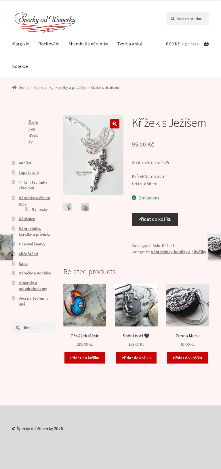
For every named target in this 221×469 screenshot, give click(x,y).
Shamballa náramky (88, 44)
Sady (23, 263)
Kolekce (20, 66)
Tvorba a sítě (129, 44)
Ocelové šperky (32, 244)
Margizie (20, 44)
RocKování (48, 44)
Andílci (25, 163)
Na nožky (40, 209)
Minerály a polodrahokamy (33, 285)
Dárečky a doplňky (35, 273)
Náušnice (27, 218)
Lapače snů (29, 172)
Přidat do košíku (155, 219)
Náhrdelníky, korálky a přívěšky (59, 87)
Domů (24, 87)
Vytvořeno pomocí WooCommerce (45, 436)
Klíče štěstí (28, 253)
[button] (114, 123)
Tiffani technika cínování (33, 185)
